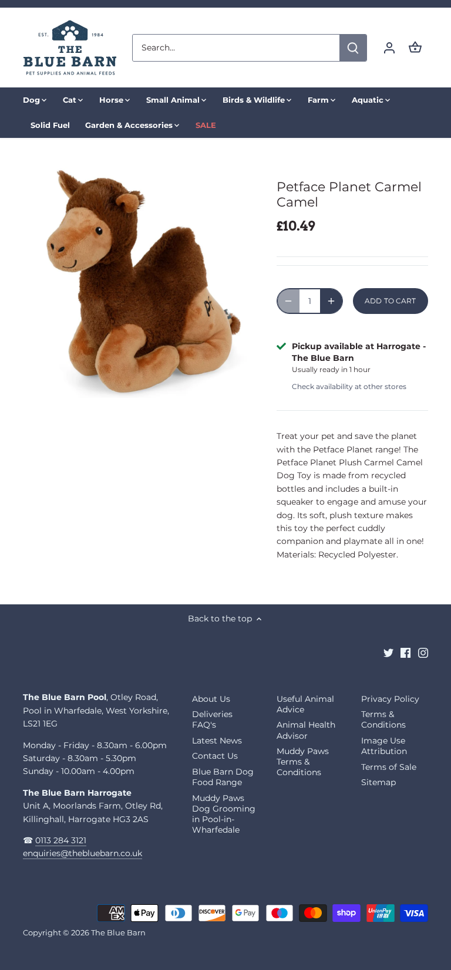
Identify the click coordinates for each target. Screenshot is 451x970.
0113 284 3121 (60, 840)
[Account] (389, 48)
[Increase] (331, 301)
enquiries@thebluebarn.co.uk (82, 853)
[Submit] (352, 48)
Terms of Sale (388, 767)
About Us (211, 699)
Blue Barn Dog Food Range (223, 777)
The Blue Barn (118, 932)
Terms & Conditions (383, 719)
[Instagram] (423, 652)
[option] (138, 282)
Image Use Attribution (384, 745)
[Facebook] (405, 652)
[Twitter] (388, 652)
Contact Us (215, 756)
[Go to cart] (415, 48)
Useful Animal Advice (305, 704)
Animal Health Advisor (306, 730)
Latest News (217, 740)
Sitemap (378, 782)
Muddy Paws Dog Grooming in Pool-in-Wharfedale (223, 814)
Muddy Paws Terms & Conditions (303, 762)
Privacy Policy (390, 699)
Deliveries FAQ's (212, 719)
